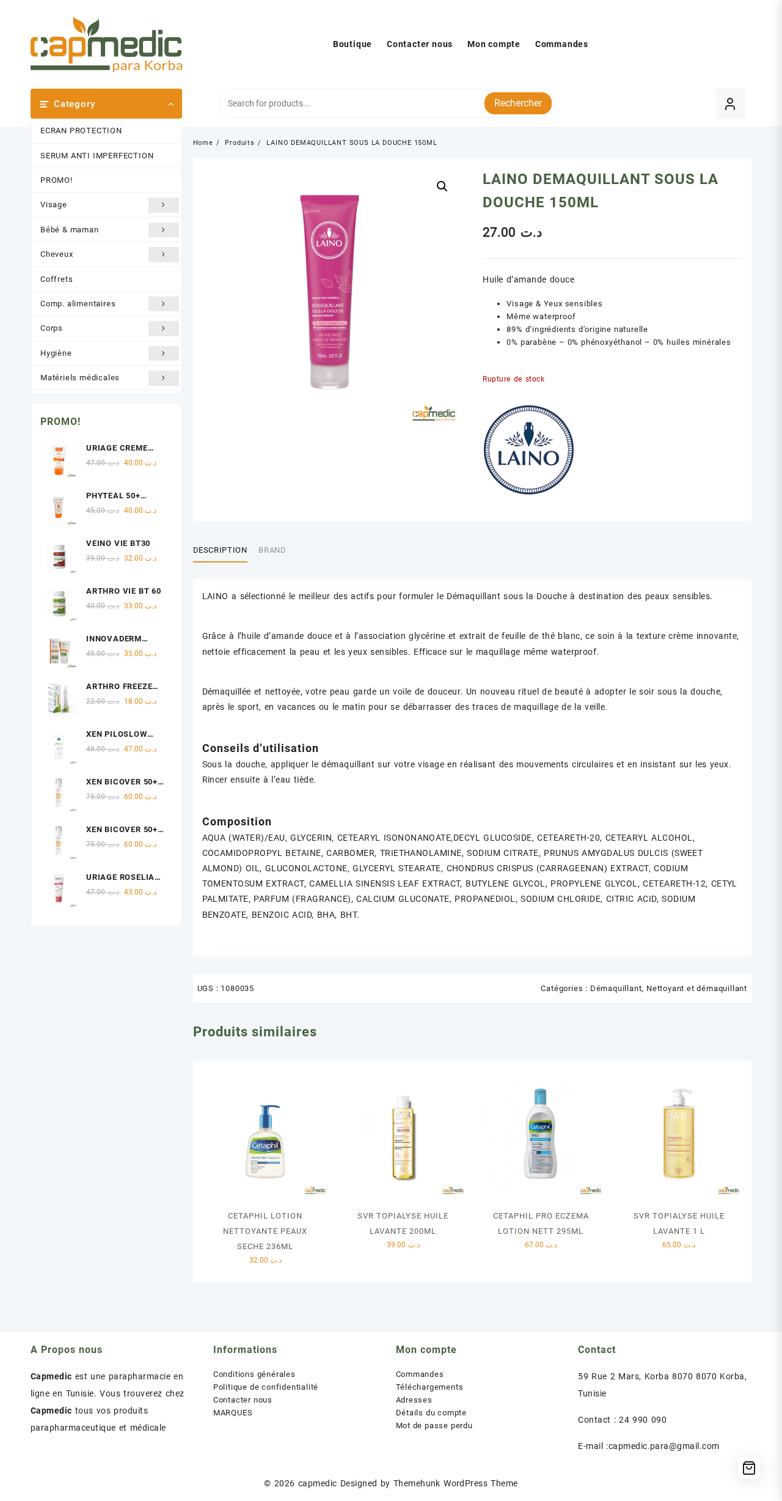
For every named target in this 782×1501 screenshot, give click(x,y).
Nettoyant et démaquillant (696, 988)
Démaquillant (616, 988)
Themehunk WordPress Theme (455, 1483)
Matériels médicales (80, 377)
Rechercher (518, 103)
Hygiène (56, 353)
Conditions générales (254, 1374)
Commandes (420, 1374)
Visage (53, 204)
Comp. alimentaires (77, 303)
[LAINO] (528, 450)
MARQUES (233, 1412)
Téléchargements (430, 1387)
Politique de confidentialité (265, 1387)
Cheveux (56, 254)
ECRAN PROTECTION (81, 130)
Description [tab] (220, 550)
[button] (442, 186)
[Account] (730, 104)
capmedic (317, 1483)
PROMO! (56, 180)
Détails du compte (431, 1412)
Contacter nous (242, 1399)
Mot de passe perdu (434, 1425)
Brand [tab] (272, 550)
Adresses (414, 1399)
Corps (51, 328)
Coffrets (56, 279)
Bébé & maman (69, 229)
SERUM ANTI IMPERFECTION (96, 155)
